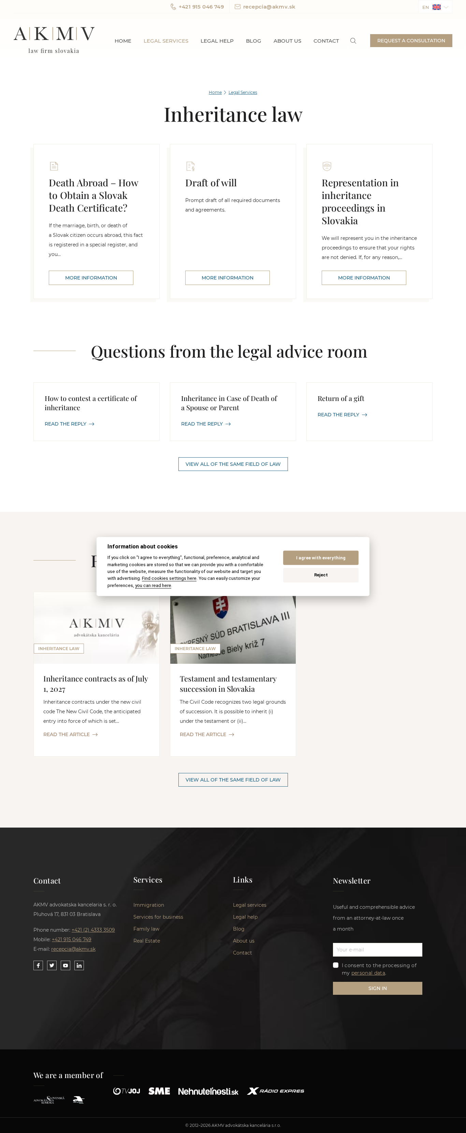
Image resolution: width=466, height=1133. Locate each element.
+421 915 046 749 (201, 6)
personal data (368, 973)
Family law (146, 929)
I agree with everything (321, 557)
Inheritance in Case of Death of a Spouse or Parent (229, 402)
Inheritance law (58, 648)
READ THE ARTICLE (66, 734)
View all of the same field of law (233, 464)
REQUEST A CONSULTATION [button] (411, 41)
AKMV (54, 40)
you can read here (153, 585)
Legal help (217, 41)
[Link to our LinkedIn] (79, 965)
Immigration (148, 905)
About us (287, 41)
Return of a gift (341, 398)
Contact (326, 41)
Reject (321, 574)
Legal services (166, 41)
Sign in (377, 988)
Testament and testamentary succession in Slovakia (228, 683)
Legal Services (243, 92)
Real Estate (146, 941)
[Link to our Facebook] (38, 965)
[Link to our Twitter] (52, 965)
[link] (353, 41)
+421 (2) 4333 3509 (93, 930)
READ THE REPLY (65, 424)
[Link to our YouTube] (65, 965)
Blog (253, 41)
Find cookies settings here (169, 578)
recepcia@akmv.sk (269, 6)
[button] (435, 6)
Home (123, 41)
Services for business (158, 917)
